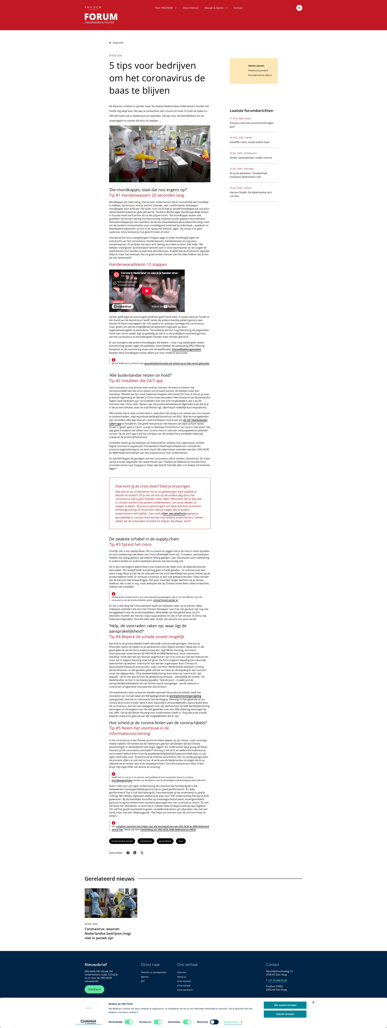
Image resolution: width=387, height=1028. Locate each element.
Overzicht (118, 42)
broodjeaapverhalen (122, 780)
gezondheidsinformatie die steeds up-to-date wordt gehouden (177, 363)
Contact (238, 8)
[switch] (158, 1022)
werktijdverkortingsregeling (185, 696)
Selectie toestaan (285, 1014)
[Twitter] (141, 852)
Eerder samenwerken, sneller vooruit (251, 157)
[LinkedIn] (134, 852)
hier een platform (174, 513)
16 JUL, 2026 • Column (241, 187)
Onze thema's (191, 8)
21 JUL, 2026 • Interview (241, 168)
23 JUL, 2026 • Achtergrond (243, 153)
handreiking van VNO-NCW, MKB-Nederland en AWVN (168, 829)
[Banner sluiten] (313, 1002)
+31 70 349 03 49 (277, 980)
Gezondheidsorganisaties (186, 349)
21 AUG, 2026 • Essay (240, 118)
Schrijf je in (94, 989)
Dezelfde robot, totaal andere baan (250, 142)
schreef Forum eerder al (165, 600)
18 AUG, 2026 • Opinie (241, 137)
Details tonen (231, 1022)
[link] (111, 915)
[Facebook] (128, 852)
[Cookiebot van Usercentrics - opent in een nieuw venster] (88, 1022)
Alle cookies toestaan (285, 1005)
